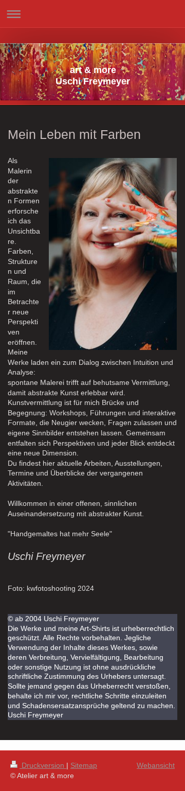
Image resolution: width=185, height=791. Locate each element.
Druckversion (43, 765)
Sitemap (83, 765)
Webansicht (156, 765)
